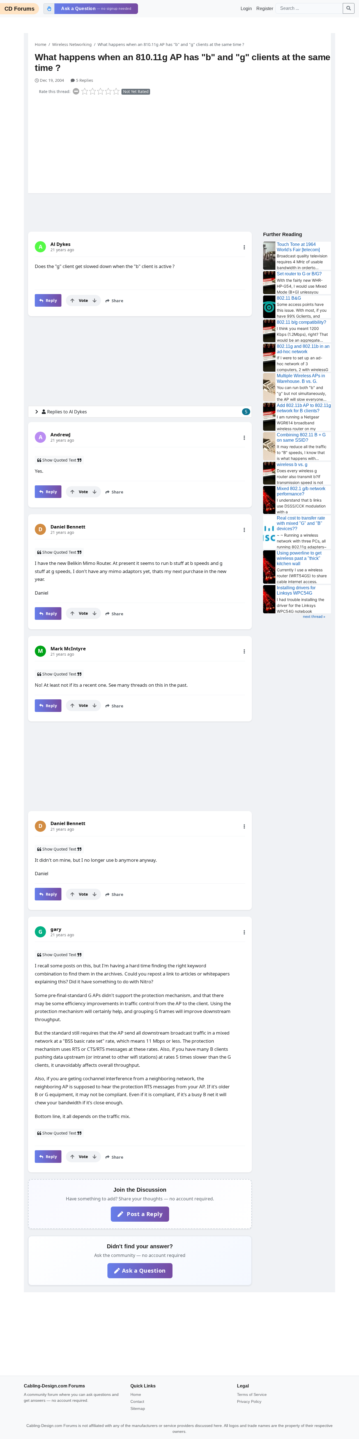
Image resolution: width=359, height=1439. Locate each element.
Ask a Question (144, 1270)
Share (117, 300)
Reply (50, 300)
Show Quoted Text (59, 460)
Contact (137, 1401)
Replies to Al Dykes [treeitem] (147, 412)
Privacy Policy (249, 1401)
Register (264, 8)
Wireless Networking (72, 44)
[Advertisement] (183, 143)
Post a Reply (144, 1214)
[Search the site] (349, 8)
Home (40, 44)
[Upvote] (72, 300)
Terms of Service (252, 1394)
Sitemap (137, 1408)
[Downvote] (94, 300)
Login (246, 8)
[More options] (244, 247)
